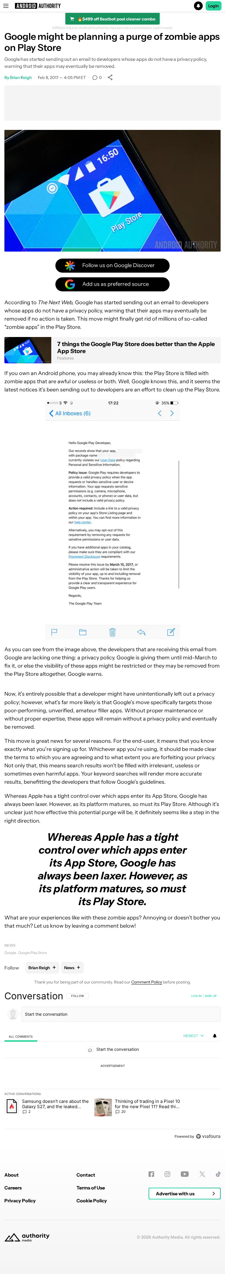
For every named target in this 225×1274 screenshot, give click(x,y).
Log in (196, 996)
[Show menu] (6, 6)
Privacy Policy (20, 1200)
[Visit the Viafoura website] (208, 1136)
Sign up (211, 996)
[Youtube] (185, 1174)
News (10, 945)
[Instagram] (167, 1174)
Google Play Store (32, 952)
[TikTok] (218, 1174)
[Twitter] (202, 1174)
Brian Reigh (21, 77)
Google (10, 952)
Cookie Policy (91, 1200)
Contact (85, 1175)
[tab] (20, 1036)
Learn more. (163, 28)
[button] (112, 6)
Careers (13, 1188)
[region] (112, 1066)
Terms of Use (90, 1188)
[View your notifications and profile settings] (215, 1036)
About (11, 1175)
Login (213, 5)
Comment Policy (146, 982)
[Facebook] (151, 1174)
